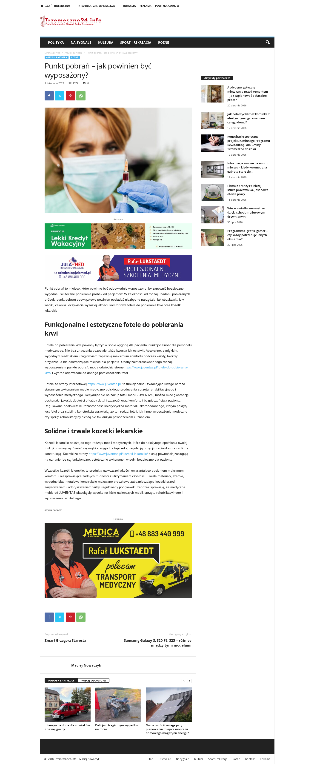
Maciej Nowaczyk (86, 665)
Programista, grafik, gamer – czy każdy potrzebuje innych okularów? (247, 235)
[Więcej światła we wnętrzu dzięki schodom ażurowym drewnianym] (212, 214)
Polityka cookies (167, 5)
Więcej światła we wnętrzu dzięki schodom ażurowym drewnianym (246, 212)
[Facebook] (49, 95)
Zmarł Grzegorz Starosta (65, 640)
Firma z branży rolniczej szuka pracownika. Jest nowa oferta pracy (247, 190)
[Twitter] (59, 95)
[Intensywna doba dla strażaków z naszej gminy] (68, 704)
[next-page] (189, 680)
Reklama (145, 5)
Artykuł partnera (74, 52)
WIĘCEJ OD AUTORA (93, 680)
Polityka (56, 42)
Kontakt (250, 759)
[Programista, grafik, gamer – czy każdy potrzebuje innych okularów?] (212, 237)
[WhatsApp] (81, 95)
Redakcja (129, 5)
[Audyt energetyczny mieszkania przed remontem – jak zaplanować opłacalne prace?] (212, 94)
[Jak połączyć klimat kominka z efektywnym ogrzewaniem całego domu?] (212, 120)
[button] (268, 42)
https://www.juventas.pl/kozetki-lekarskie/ (118, 454)
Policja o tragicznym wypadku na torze (116, 727)
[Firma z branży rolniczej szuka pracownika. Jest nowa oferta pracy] (212, 192)
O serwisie (165, 759)
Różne (163, 42)
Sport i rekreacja (135, 42)
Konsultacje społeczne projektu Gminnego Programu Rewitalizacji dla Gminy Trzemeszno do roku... (248, 142)
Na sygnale (81, 42)
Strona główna (52, 52)
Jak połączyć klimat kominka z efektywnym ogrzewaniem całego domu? (248, 118)
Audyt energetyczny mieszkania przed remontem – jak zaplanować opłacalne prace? (247, 93)
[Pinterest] (70, 95)
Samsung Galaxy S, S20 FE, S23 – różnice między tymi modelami (157, 642)
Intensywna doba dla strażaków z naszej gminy (67, 727)
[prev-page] (184, 680)
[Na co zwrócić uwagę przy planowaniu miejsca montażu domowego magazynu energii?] (169, 704)
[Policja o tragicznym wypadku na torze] (118, 704)
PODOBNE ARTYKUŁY (61, 680)
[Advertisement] (235, 329)
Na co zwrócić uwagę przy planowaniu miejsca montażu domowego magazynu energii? (167, 729)
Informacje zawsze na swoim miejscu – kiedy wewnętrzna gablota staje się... (247, 167)
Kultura (105, 42)
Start (150, 759)
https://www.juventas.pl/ (104, 384)
